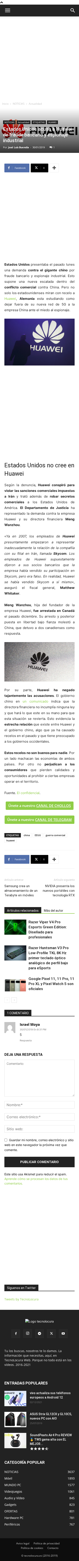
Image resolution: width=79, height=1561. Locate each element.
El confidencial (28, 793)
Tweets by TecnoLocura (21, 1299)
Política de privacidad (46, 1543)
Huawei (10, 299)
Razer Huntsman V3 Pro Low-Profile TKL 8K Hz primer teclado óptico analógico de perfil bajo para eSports (49, 958)
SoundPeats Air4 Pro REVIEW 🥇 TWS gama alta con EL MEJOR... (51, 1439)
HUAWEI (52, 122)
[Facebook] (15, 1333)
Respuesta (26, 1040)
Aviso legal (22, 1543)
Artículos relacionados (23, 910)
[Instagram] (27, 1333)
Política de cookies (32, 1548)
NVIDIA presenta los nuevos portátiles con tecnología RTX (59, 890)
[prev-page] (7, 1000)
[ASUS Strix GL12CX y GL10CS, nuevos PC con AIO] (15, 1419)
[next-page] (14, 1000)
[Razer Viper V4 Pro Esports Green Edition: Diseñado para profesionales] (15, 927)
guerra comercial (55, 835)
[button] (73, 10)
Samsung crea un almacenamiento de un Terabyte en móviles (21, 890)
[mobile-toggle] (7, 10)
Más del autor (53, 910)
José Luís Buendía (18, 147)
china (27, 835)
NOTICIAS (19, 104)
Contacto (52, 1548)
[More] (54, 168)
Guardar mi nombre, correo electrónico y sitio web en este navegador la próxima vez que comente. (39, 1145)
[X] (51, 1333)
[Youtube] (63, 1333)
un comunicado (35, 701)
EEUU (38, 835)
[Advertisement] (39, 58)
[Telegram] (39, 1333)
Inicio (5, 104)
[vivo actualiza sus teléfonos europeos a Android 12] (15, 1398)
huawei (10, 840)
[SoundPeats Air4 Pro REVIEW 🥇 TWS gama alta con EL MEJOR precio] (15, 1440)
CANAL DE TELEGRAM (53, 819)
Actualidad (35, 104)
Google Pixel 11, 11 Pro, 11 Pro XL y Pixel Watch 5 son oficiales (51, 984)
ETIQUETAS (39, 122)
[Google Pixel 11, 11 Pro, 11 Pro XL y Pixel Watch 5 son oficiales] (15, 983)
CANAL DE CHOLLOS (53, 805)
